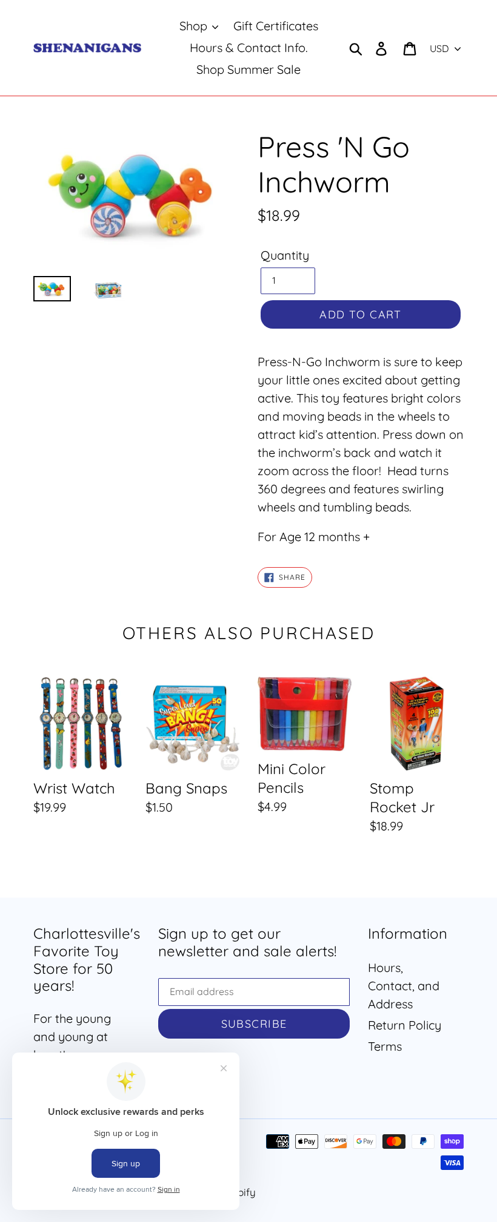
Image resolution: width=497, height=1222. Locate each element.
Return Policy (404, 1025)
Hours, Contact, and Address (403, 985)
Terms (385, 1046)
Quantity (285, 255)
